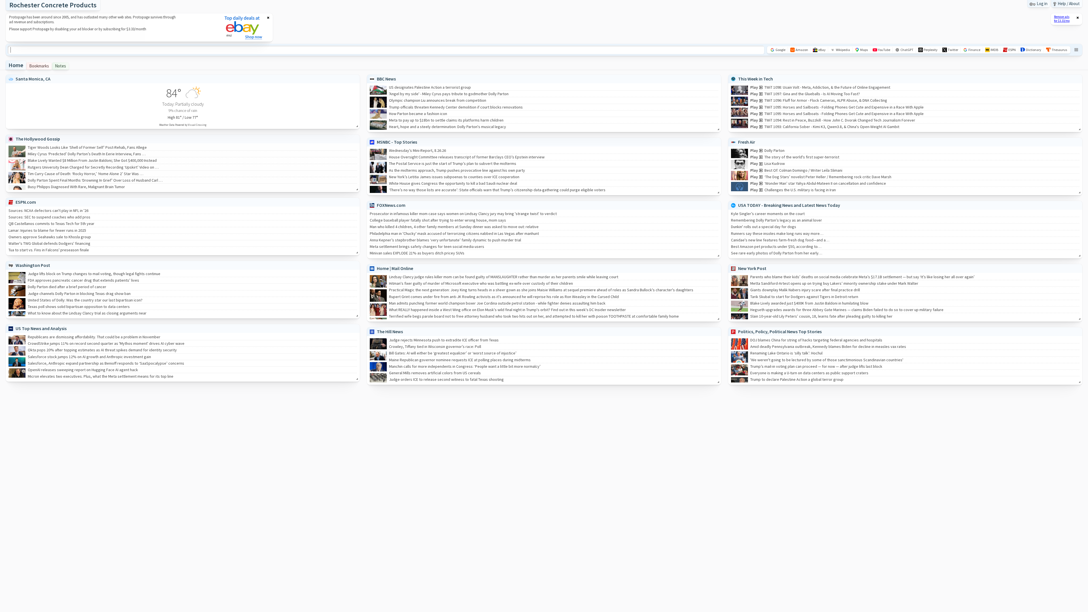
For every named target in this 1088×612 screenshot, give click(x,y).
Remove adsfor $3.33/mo (1062, 19)
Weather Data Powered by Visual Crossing (182, 124)
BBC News (386, 79)
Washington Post (33, 265)
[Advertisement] (111, 27)
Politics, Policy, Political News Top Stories (780, 331)
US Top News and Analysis (41, 328)
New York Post (752, 268)
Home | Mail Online (395, 268)
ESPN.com (26, 202)
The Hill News (390, 331)
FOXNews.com (391, 205)
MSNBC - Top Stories (397, 142)
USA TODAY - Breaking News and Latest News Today (789, 205)
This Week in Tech (755, 79)
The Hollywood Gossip (38, 139)
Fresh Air (746, 142)
